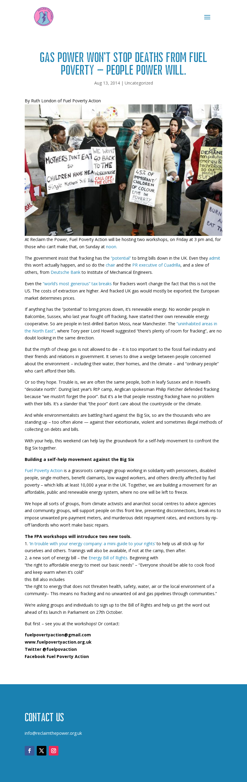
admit (214, 258)
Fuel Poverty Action (44, 470)
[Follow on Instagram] (53, 751)
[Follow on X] (41, 751)
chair (111, 265)
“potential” (121, 258)
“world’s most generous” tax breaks (77, 283)
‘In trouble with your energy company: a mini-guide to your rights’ (93, 543)
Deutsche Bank (65, 272)
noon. (111, 246)
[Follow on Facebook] (29, 751)
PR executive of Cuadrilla (156, 265)
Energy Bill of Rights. (109, 558)
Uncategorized (139, 83)
